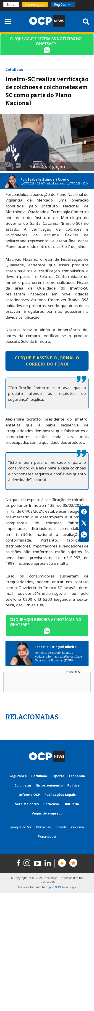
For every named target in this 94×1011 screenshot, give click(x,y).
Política (73, 785)
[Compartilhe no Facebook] (84, 512)
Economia (77, 776)
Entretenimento (49, 785)
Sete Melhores (27, 804)
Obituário (71, 804)
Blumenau (43, 827)
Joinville (61, 827)
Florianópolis (47, 836)
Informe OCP (29, 794)
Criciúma (77, 827)
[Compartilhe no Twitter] (84, 524)
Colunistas (23, 785)
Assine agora (34, 4)
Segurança (18, 776)
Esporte (58, 776)
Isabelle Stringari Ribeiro (48, 179)
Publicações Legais (60, 794)
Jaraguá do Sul (20, 827)
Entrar (11, 4)
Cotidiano (39, 776)
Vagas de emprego (47, 813)
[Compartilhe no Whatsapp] (84, 535)
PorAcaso (51, 804)
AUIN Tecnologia (65, 887)
